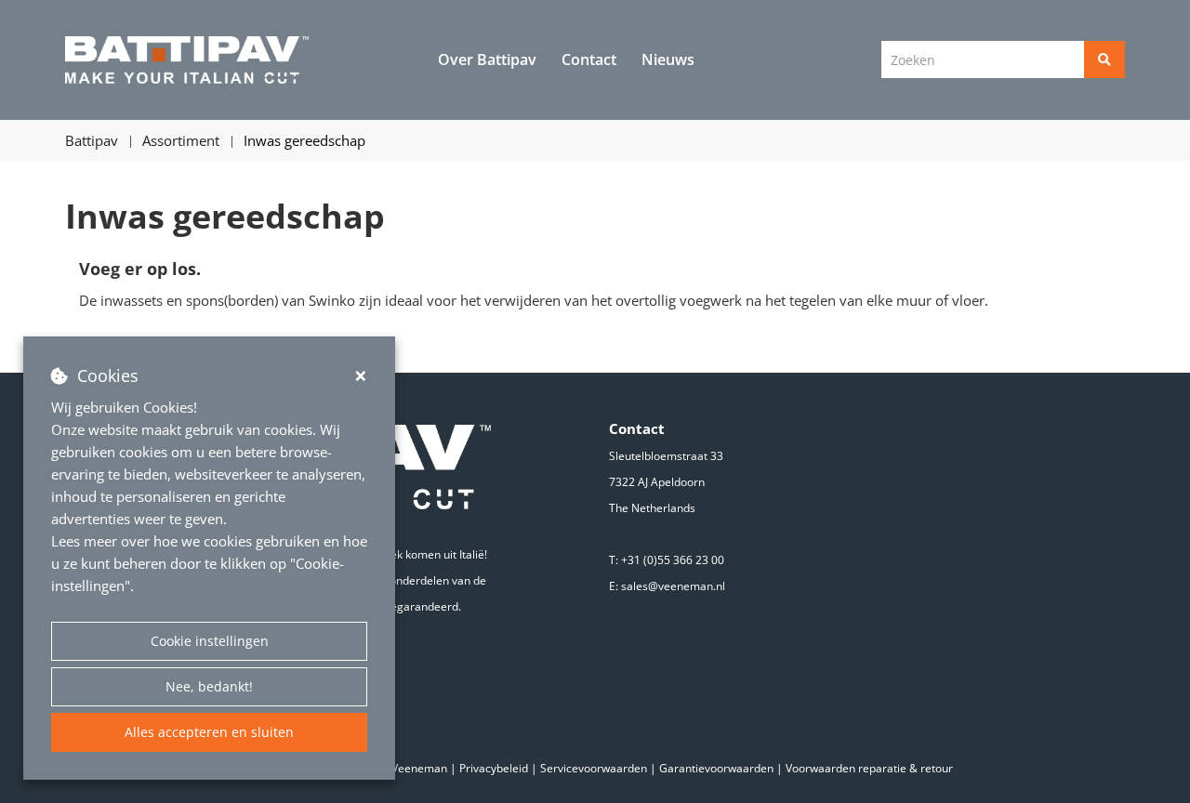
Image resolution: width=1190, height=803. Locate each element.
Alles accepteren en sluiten (209, 732)
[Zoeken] (1104, 59)
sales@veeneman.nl (673, 586)
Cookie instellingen (210, 641)
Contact (589, 59)
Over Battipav (487, 59)
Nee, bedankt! (209, 686)
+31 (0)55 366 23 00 (672, 560)
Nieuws (667, 59)
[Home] (187, 60)
